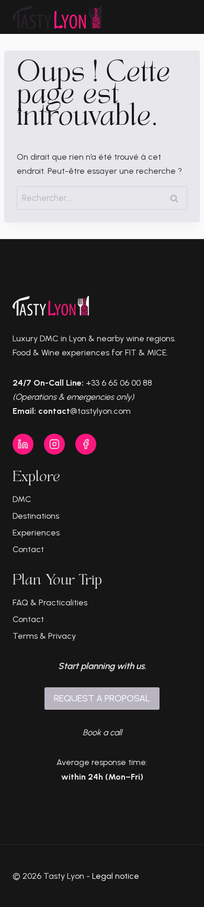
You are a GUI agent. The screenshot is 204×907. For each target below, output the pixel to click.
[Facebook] (85, 444)
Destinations (36, 516)
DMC (22, 499)
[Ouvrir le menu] (181, 17)
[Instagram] (54, 444)
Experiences (36, 533)
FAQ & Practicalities (50, 602)
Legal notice (115, 876)
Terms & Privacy (44, 636)
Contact (28, 549)
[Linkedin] (23, 444)
